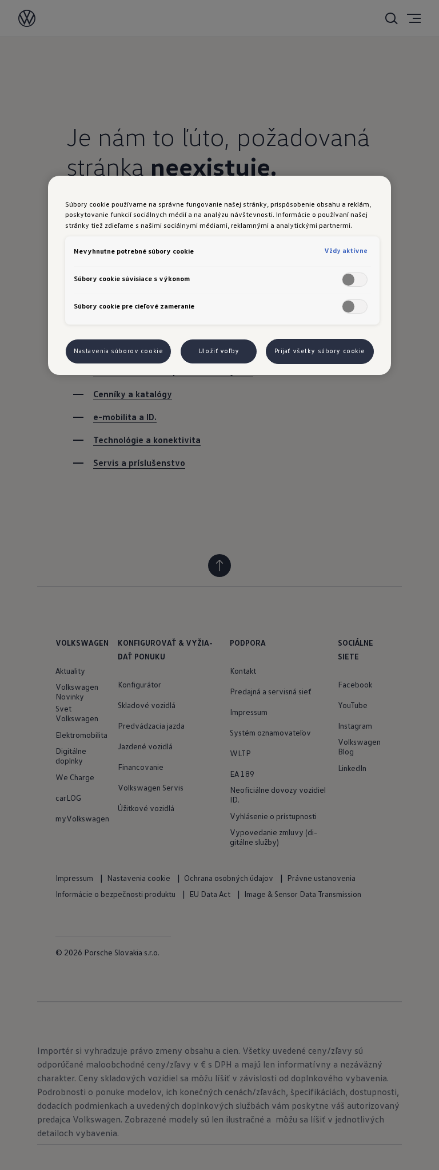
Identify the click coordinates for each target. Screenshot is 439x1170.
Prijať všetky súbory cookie (319, 351)
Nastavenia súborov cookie (118, 351)
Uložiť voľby (219, 351)
